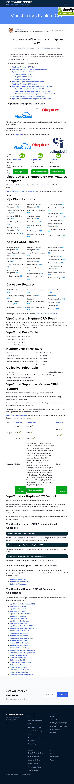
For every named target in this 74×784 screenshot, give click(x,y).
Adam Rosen (19, 29)
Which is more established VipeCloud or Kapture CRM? (35, 94)
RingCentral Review (35, 767)
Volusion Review (34, 760)
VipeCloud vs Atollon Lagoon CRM (22, 604)
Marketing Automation (36, 727)
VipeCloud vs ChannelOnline (20, 614)
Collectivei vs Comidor (18, 660)
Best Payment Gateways (58, 723)
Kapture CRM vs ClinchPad (19, 643)
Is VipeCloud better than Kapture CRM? (29, 89)
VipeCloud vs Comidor (18, 611)
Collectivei (31, 191)
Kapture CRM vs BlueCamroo (20, 645)
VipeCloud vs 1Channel (18, 606)
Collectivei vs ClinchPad (18, 667)
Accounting (32, 744)
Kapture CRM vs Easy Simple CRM (22, 650)
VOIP (30, 734)
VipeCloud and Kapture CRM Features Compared (29, 69)
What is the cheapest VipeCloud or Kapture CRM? (33, 91)
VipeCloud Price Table (23, 74)
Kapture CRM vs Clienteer (19, 640)
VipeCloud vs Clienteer (18, 616)
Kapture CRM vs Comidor (19, 635)
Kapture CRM (19, 191)
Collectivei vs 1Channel (18, 655)
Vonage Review (33, 770)
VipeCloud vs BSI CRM (18, 609)
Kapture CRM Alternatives (19, 582)
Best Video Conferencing (59, 726)
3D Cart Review (33, 756)
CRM (29, 724)
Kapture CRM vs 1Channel (19, 631)
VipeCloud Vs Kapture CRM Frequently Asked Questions (32, 86)
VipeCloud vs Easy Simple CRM (21, 626)
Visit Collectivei (57, 172)
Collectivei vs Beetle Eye (19, 672)
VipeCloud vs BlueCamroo (19, 621)
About (52, 753)
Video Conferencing (35, 731)
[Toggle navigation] (65, 3)
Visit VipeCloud (20, 172)
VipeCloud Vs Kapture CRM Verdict (24, 84)
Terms (52, 760)
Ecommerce (32, 717)
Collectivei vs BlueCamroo (19, 670)
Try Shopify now (66, 13)
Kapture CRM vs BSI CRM (19, 633)
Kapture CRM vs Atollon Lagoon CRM (23, 628)
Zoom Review (33, 763)
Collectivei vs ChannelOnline (20, 662)
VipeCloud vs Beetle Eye (18, 623)
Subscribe (62, 694)
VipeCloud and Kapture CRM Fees (24, 72)
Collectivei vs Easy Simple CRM (21, 674)
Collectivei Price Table (23, 79)
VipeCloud (19, 134)
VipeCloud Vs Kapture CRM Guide (24, 67)
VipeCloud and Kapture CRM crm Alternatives (28, 96)
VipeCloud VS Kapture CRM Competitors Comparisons (31, 99)
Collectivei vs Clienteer (18, 665)
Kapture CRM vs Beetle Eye (20, 648)
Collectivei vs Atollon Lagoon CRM (22, 653)
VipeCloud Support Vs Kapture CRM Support (28, 81)
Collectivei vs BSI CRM (18, 657)
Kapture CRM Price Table (24, 77)
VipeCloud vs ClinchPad (18, 618)
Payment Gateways (35, 720)
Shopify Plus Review (35, 753)
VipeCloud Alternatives (18, 579)
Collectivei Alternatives (18, 584)
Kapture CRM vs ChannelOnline (21, 638)
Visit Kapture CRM (40, 172)
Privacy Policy (55, 756)
